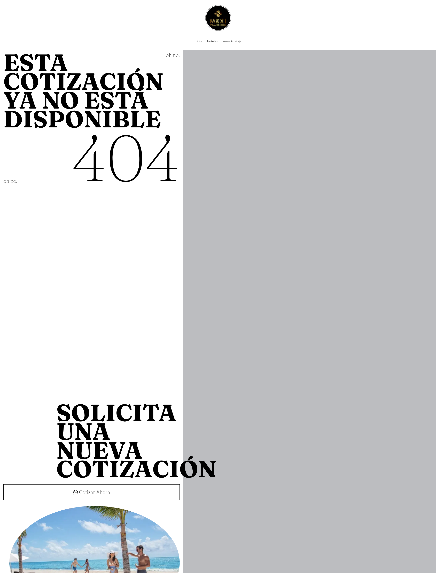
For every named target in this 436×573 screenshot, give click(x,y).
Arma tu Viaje (232, 41)
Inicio (198, 41)
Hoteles (212, 41)
